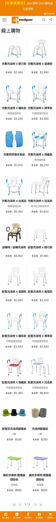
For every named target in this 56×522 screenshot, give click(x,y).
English (50, 13)
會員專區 (39, 518)
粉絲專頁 (28, 518)
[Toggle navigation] (4, 19)
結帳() (50, 518)
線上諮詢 (16, 518)
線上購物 (5, 518)
